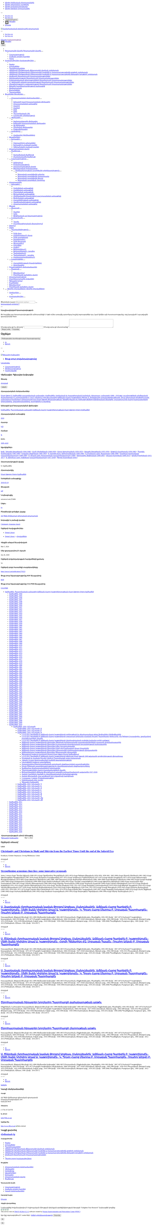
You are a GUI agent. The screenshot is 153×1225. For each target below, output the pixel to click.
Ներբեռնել (5, 363)
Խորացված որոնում (10, 304)
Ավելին (4, 1085)
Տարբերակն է (19, 239)
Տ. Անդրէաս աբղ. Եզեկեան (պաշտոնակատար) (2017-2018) (31, 457)
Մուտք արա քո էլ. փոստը (12, 327)
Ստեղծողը (16, 131)
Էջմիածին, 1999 (15, 703)
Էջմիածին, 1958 (15, 621)
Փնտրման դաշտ (8, 302)
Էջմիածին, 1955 (15, 615)
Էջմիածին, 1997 (15, 699)
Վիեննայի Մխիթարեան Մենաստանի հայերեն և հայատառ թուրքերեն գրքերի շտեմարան (48, 72)
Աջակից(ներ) (14, 137)
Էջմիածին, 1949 (15, 604)
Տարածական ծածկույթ (23, 155)
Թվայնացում (18, 273)
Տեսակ (12, 206)
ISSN (15, 110)
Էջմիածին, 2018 (15, 816)
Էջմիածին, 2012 (15, 804)
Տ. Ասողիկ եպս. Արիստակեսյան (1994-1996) (66, 453)
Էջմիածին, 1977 (15, 659)
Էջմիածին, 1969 (15, 643)
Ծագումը (15, 269)
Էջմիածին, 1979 (15, 663)
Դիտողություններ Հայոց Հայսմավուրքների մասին (43, 770)
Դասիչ (16, 222)
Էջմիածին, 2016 (15, 812)
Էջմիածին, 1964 (15, 633)
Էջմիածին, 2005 (15, 715)
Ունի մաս (17, 233)
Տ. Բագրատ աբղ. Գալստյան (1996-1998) (102, 453)
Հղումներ (17, 245)
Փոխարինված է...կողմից (24, 251)
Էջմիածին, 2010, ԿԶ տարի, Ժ (29, 796)
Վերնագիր (16, 117)
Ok (2, 1219)
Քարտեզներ (14, 90)
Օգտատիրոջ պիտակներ (24, 143)
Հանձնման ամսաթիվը (23, 190)
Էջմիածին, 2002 (15, 709)
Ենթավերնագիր (20, 129)
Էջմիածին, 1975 (15, 655)
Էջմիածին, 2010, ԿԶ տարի (24, 726)
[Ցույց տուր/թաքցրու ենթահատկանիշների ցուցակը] (10, 98)
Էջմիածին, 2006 (15, 717)
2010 (2, 418)
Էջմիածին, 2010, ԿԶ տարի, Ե (29, 786)
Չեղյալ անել (6, 329)
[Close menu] (1, 31)
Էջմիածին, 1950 (15, 606)
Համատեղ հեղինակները (24, 135)
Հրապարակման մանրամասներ (25, 98)
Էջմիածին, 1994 (15, 693)
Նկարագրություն (16, 55)
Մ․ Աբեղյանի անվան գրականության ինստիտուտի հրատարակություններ (41, 82)
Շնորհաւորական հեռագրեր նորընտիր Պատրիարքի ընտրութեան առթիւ (48, 1028)
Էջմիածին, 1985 (15, 675)
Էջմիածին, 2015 (15, 810)
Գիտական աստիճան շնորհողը (31, 180)
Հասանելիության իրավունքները (27, 263)
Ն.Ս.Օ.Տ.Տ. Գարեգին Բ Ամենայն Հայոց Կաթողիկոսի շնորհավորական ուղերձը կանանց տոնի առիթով (65, 740)
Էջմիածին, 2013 (15, 806)
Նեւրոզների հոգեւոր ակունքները (36, 762)
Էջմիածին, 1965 (15, 635)
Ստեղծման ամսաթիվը (23, 188)
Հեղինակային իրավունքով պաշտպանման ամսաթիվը (37, 196)
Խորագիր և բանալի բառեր (25, 145)
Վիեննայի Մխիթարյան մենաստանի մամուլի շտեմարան (34, 70)
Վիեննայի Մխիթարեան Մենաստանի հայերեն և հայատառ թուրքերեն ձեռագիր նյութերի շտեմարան (53, 74)
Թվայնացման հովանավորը (25, 168)
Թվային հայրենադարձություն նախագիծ (27, 86)
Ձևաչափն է (18, 243)
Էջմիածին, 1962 (15, 629)
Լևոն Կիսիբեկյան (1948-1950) (44, 452)
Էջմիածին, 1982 (15, 669)
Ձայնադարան (15, 88)
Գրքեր (12, 64)
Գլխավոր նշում (15, 281)
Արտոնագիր (18, 265)
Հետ (3, 45)
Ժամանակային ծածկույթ (24, 157)
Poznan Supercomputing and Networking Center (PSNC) (61, 1211)
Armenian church (14, 524)
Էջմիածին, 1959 (15, 623)
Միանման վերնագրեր (23, 127)
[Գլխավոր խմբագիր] (10, 355)
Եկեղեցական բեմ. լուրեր (32, 780)
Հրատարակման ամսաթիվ (25, 204)
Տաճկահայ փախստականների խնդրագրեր (41, 768)
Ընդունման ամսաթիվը (23, 192)
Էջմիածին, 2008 (15, 720)
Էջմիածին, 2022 (15, 824)
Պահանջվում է (19, 253)
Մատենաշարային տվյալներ (21, 279)
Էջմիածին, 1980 (15, 665)
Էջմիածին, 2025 (15, 830)
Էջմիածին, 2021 (15, 822)
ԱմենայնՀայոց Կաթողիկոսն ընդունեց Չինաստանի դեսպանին (49, 752)
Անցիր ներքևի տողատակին (17, 8)
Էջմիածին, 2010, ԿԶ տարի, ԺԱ (30, 798)
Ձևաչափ (15, 208)
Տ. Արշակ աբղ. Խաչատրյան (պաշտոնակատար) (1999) (51, 455)
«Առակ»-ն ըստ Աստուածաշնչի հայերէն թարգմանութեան (47, 760)
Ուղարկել (15, 329)
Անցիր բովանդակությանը (16, 7)
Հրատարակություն (17, 277)
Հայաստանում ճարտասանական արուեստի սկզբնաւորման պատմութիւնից (55, 764)
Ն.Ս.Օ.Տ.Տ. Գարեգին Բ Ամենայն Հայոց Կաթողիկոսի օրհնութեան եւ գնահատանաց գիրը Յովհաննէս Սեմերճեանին (71, 734)
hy (1, 507)
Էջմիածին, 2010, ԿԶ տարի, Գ (29, 732)
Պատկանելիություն (20, 229)
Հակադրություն (11, 19)
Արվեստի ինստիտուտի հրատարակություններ (29, 76)
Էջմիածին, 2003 (15, 711)
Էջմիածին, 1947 (15, 600)
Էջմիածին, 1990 (15, 685)
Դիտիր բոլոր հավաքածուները (18, 1158)
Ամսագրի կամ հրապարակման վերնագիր (31, 102)
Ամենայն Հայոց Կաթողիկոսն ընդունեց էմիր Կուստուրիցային (48, 746)
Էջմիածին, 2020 (15, 820)
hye (6, 16)
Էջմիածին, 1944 (15, 594)
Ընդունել (57, 1215)
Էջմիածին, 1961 (15, 627)
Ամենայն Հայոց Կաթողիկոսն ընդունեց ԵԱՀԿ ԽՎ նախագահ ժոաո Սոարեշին (55, 748)
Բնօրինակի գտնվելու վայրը (25, 275)
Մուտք (8, 25)
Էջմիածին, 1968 (15, 641)
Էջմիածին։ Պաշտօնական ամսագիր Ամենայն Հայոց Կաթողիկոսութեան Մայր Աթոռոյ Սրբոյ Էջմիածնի (45, 410)
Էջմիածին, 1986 (15, 677)
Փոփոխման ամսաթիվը (23, 198)
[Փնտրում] (36, 302)
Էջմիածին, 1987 (15, 679)
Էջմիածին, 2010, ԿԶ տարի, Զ (29, 788)
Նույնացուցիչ (17, 218)
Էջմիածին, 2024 (15, 828)
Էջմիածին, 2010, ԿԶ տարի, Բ (29, 730)
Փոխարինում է (19, 249)
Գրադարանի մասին (14, 51)
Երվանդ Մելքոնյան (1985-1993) (34, 453)
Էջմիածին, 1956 (15, 617)
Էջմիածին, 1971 (15, 647)
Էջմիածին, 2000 (15, 705)
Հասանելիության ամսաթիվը (26, 200)
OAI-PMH (4, 588)
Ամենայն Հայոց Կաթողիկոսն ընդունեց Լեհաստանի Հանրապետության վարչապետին (59, 750)
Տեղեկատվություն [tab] (13, 369)
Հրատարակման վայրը (19, 149)
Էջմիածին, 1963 (15, 631)
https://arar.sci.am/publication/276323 (13, 571)
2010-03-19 (5, 482)
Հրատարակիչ (15, 182)
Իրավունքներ (17, 259)
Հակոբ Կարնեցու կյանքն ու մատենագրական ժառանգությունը (49, 774)
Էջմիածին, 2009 (15, 722)
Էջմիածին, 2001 (15, 707)
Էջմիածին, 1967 (15, 639)
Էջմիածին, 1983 (15, 671)
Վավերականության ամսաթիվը (27, 202)
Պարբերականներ (17, 68)
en (12, 16)
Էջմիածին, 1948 (15, 602)
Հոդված (4, 383)
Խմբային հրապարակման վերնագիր (29, 123)
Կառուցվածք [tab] (11, 371)
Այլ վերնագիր (19, 125)
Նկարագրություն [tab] (12, 367)
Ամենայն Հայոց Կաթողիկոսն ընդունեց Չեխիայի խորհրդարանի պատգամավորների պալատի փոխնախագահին (71, 742)
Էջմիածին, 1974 (15, 653)
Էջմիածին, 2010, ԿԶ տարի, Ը (29, 792)
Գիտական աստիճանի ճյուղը (30, 178)
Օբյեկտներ (14, 292)
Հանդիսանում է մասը (22, 235)
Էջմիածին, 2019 (15, 818)
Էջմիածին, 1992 (15, 689)
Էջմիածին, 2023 (15, 826)
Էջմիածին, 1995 (15, 695)
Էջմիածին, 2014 (15, 808)
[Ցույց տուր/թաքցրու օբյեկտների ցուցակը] (42, 51)
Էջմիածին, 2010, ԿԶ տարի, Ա (29, 728)
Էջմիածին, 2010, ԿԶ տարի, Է (29, 790)
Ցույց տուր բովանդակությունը (21, 359)
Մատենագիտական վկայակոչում (28, 224)
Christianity (5, 524)
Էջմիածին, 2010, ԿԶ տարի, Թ (29, 794)
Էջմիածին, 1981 (15, 667)
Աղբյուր (12, 226)
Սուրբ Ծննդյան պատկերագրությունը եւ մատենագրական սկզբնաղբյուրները (56, 766)
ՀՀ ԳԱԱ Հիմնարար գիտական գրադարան (19, 516)
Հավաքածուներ (12, 60)
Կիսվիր (12, 21)
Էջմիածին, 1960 (15, 625)
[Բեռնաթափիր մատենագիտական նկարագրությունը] (4, 861)
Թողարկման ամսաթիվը (24, 194)
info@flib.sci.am (6, 1118)
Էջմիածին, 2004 (15, 713)
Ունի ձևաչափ (19, 241)
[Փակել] (1, 306)
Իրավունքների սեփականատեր (23, 267)
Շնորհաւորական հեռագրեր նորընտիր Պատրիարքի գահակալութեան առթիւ (51, 1002)
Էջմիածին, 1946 (15, 598)
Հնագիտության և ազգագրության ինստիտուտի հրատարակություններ (40, 84)
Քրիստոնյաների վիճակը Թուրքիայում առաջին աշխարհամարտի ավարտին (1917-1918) (59, 772)
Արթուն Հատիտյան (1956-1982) (123, 452)
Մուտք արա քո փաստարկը (56, 327)
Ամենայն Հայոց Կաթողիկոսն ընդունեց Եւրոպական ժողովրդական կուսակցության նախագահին (64, 744)
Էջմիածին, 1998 (15, 701)
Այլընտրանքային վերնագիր (25, 121)
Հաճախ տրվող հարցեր (19, 56)
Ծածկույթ (15, 151)
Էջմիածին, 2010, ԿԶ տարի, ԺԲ (30, 800)
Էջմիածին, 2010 (15, 724)
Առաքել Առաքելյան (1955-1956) (96, 452)
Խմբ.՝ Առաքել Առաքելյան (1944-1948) (16, 452)
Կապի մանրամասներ (14, 1191)
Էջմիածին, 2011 (15, 802)
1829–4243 (4, 443)
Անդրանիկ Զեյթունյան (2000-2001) (91, 455)
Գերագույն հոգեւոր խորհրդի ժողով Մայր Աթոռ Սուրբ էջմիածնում (50, 754)
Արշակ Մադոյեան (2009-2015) (118, 455)
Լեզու (11, 227)
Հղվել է (16, 247)
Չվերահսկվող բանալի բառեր (26, 147)
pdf (2, 491)
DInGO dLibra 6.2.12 (21, 1211)
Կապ (11, 58)
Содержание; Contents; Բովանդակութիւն (38, 778)
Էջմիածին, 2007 (15, 718)
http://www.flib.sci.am (8, 1126)
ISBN (15, 111)
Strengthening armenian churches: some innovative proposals (34, 871)
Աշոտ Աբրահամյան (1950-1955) (70, 452)
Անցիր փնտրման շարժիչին (17, 5)
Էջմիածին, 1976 (15, 657)
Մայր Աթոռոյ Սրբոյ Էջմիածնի (13, 474)
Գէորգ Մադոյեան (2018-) (67, 457)
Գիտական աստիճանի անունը (30, 174)
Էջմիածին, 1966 (15, 637)
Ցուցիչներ (9, 94)
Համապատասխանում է (24, 257)
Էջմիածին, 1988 (15, 681)
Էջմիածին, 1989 (15, 683)
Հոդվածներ (14, 66)
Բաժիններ (13, 283)
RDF (2, 580)
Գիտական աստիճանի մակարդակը (33, 176)
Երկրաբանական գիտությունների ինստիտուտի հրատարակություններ (40, 80)
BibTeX (7, 344)
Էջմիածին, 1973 (15, 651)
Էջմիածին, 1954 (15, 613)
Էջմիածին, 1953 (15, 611)
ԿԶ (2, 426)
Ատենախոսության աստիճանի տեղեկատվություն (37, 170)
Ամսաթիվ (15, 184)
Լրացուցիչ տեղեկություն (24, 115)
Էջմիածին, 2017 (15, 814)
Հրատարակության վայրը (24, 166)
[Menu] (1, 12)
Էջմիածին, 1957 (15, 619)
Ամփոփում (18, 162)
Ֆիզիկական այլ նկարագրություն (27, 216)
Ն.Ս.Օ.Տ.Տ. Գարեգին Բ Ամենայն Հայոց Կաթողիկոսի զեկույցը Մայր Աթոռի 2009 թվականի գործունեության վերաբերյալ (72, 756)
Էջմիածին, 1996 (15, 697)
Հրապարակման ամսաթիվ (25, 104)
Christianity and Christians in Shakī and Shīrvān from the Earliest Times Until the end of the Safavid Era (57, 851)
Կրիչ (15, 214)
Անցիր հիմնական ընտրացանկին (19, 3)
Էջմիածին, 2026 (15, 831)
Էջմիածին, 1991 (15, 687)
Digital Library (10, 532)
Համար (16, 108)
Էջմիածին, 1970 (15, 645)
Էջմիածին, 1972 (15, 649)
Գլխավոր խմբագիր (30, 782)
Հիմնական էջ (8, 1134)
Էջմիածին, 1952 (15, 609)
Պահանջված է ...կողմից (23, 255)
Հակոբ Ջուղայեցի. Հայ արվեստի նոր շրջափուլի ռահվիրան (48, 776)
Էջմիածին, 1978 (15, 661)
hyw (9, 16)
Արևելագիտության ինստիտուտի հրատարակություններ (34, 78)
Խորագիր (15, 139)
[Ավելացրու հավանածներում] (1, 861)
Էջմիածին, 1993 (15, 691)
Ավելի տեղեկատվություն (42, 1215)
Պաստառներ (15, 92)
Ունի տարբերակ (20, 237)
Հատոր (16, 106)
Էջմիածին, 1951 (15, 607)
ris (6, 342)
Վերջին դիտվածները (16, 289)
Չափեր (16, 212)
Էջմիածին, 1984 (15, 673)
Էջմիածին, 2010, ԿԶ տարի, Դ (29, 784)
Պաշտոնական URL (21, 113)
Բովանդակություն (21, 164)
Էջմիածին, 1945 (15, 596)
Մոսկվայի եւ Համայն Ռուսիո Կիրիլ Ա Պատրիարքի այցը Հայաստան (51, 758)
